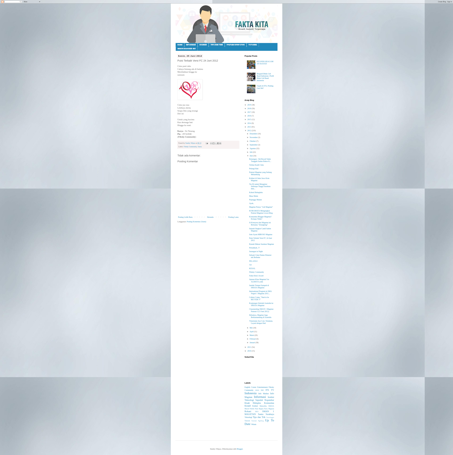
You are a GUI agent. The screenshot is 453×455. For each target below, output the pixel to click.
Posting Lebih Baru (185, 217)
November (254, 137)
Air (250, 265)
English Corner (250, 387)
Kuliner (255, 406)
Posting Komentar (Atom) (196, 222)
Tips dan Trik (259, 417)
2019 (249, 105)
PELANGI (253, 261)
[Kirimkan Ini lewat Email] (211, 143)
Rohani (248, 411)
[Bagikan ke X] (216, 143)
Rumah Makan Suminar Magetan (261, 244)
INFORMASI (191, 45)
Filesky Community (190, 147)
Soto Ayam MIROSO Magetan (260, 234)
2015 (249, 119)
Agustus (253, 148)
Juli (251, 152)
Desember (254, 134)
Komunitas (269, 403)
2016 (249, 116)
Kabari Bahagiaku (256, 192)
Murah (247, 409)
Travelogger (270, 417)
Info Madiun (263, 394)
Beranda (210, 217)
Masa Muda (253, 196)
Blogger (240, 449)
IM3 (262, 390)
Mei (251, 328)
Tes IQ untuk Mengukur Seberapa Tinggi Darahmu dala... (260, 186)
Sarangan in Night (256, 251)
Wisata (253, 424)
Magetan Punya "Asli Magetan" (261, 207)
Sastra (200, 147)
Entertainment (262, 387)
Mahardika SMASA (267, 406)
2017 (249, 112)
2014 (249, 123)
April (252, 332)
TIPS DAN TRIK (217, 45)
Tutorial (247, 421)
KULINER (203, 45)
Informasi (260, 397)
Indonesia (251, 393)
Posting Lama (233, 217)
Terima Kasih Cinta (256, 165)
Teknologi (248, 417)
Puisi (256, 409)
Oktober (253, 141)
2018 (249, 108)
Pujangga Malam (255, 200)
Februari (253, 339)
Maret (252, 335)
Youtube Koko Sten (236, 45)
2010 (249, 351)
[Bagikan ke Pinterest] (220, 143)
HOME (179, 45)
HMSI (257, 390)
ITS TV (270, 390)
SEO (256, 411)
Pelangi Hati (253, 169)
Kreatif (248, 406)
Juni (251, 156)
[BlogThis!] (213, 143)
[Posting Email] (206, 143)
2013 (249, 127)
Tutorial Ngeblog (257, 421)
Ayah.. (251, 203)
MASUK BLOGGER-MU (187, 49)
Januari (252, 343)
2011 (249, 347)
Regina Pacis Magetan (266, 409)
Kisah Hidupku (253, 403)
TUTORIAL (252, 45)
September (254, 145)
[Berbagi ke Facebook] (218, 143)
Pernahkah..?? (254, 248)
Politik (252, 409)
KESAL (252, 268)
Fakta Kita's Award (256, 276)
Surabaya (270, 414)
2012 (249, 131)
